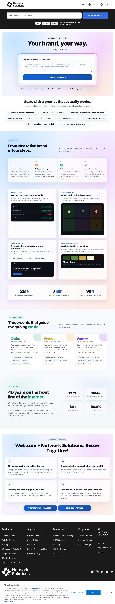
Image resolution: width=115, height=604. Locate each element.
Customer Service (34, 535)
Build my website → (57, 77)
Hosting (5, 544)
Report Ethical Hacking (37, 549)
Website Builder (8, 540)
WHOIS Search (59, 540)
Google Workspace (83, 364)
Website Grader (59, 549)
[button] (57, 23)
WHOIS (25, 360)
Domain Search (17, 357)
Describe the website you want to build (37, 59)
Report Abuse (33, 544)
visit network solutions (40, 508)
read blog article (74, 508)
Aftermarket (16, 364)
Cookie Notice (9, 602)
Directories (99, 360)
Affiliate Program (85, 535)
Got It (94, 592)
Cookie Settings (34, 553)
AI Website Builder (83, 357)
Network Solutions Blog (63, 535)
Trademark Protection (11, 562)
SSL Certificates (50, 357)
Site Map (56, 544)
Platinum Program (86, 544)
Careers (100, 552)
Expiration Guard (62, 360)
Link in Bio (26, 364)
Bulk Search (16, 360)
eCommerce (95, 357)
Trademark (48, 364)
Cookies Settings (77, 592)
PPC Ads (90, 360)
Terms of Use (35, 588)
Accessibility (32, 540)
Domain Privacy (50, 360)
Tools (55, 553)
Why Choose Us (104, 548)
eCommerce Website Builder (14, 549)
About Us (101, 543)
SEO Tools (81, 360)
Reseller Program (85, 540)
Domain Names (8, 535)
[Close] (111, 592)
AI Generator (28, 357)
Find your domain (95, 15)
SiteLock (60, 357)
